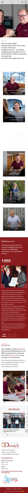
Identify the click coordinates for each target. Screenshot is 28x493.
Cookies (15, 489)
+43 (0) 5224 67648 (10, 452)
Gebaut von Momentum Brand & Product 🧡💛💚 (14, 491)
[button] (3, 285)
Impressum (19, 489)
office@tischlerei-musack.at (12, 454)
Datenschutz (9, 489)
